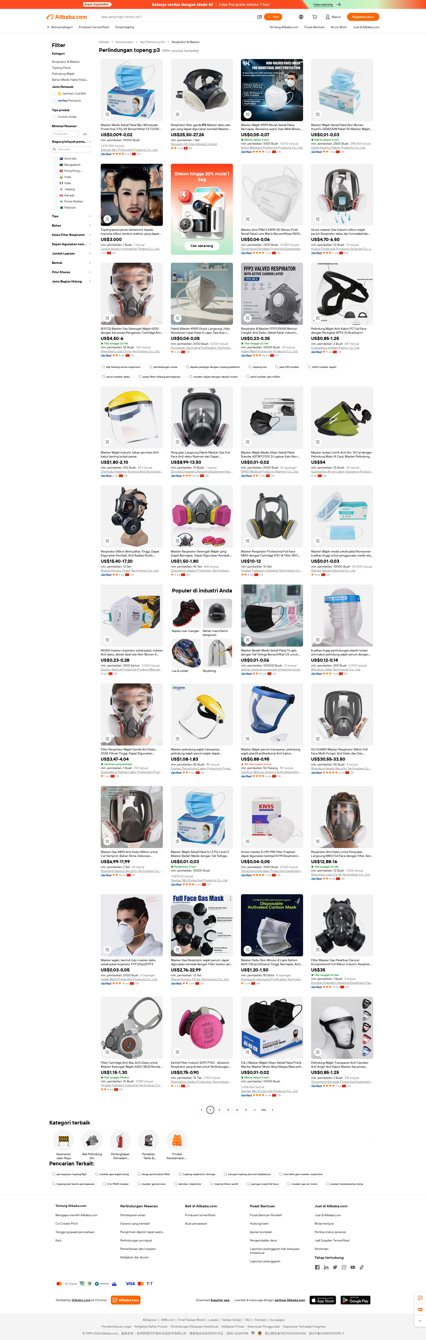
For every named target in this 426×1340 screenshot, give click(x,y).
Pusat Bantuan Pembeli (266, 1215)
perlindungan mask (165, 367)
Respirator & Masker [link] (186, 42)
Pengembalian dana (263, 1240)
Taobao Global (231, 1320)
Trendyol (260, 1320)
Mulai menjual (324, 1223)
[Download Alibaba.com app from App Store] (323, 1300)
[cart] (315, 17)
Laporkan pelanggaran (265, 1261)
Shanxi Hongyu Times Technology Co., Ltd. (130, 570)
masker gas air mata (304, 1184)
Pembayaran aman (133, 1215)
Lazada (213, 1320)
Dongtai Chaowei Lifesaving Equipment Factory (202, 471)
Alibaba (104, 42)
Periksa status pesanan (330, 1232)
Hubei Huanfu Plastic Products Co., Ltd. (338, 147)
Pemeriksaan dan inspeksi (138, 1249)
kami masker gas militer (265, 376)
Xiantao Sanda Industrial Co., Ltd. (333, 570)
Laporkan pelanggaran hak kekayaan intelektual (275, 1251)
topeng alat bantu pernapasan (76, 1184)
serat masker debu (118, 376)
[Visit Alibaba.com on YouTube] (352, 1267)
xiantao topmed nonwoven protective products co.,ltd (272, 669)
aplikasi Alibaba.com (290, 1300)
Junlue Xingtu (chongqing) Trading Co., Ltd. (130, 249)
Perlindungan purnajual (136, 1240)
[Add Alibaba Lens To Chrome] (125, 1300)
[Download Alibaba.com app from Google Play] (356, 1300)
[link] (420, 1298)
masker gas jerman (154, 1184)
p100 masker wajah (324, 367)
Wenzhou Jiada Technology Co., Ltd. (336, 669)
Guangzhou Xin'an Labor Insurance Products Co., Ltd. (342, 471)
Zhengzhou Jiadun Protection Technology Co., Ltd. (202, 570)
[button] (259, 17)
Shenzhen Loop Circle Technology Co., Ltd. (130, 351)
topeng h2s (260, 367)
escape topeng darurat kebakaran (249, 1174)
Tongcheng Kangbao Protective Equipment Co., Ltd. (272, 249)
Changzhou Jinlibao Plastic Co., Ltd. (335, 347)
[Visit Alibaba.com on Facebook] (317, 1267)
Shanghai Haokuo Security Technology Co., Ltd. (132, 871)
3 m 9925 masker (118, 1184)
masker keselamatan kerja (346, 1184)
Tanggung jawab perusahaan (75, 1232)
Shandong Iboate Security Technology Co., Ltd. (342, 768)
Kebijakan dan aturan (134, 1257)
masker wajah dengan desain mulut (215, 376)
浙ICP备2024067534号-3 (326, 1333)
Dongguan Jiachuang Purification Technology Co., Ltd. (202, 347)
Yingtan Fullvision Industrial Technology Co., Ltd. (272, 570)
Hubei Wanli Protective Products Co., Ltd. (269, 351)
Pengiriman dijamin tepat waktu (141, 1232)
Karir (58, 1240)
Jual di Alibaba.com (328, 1215)
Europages (277, 1320)
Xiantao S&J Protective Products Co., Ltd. (129, 150)
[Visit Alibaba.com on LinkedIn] (326, 1267)
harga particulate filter (156, 1174)
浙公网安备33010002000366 (285, 1333)
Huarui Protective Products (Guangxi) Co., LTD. (342, 249)
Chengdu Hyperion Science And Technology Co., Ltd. (132, 471)
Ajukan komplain (261, 1232)
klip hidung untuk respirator (123, 367)
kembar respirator (190, 1184)
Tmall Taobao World (191, 1320)
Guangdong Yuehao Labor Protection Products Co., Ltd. (132, 772)
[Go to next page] (272, 1110)
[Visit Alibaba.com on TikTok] (361, 1267)
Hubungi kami (259, 1223)
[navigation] (71, 576)
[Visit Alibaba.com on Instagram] (344, 1267)
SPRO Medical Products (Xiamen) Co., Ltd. (269, 471)
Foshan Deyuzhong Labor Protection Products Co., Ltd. (202, 768)
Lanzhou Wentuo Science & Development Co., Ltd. (272, 772)
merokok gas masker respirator (303, 1174)
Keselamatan (124, 42)
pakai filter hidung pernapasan (162, 376)
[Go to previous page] (201, 1110)
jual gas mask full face (265, 1184)
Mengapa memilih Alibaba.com (76, 1215)
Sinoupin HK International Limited (194, 144)
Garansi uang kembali (135, 1223)
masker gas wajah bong (114, 1174)
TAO (247, 1320)
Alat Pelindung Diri (152, 42)
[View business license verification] (253, 1333)
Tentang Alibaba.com (70, 1206)
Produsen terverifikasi (200, 1215)
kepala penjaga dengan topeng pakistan (215, 367)
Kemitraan (322, 1249)
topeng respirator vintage (199, 1174)
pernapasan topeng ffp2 (72, 1174)
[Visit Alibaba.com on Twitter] (335, 1267)
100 (263, 1109)
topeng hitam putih (226, 1184)
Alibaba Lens (81, 1300)
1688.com (167, 1320)
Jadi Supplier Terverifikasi (332, 1240)
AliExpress (150, 1320)
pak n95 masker (289, 367)
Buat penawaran (196, 1223)
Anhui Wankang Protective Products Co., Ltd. (272, 147)
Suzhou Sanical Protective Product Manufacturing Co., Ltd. (132, 669)
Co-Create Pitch (66, 1223)
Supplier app (220, 1300)
